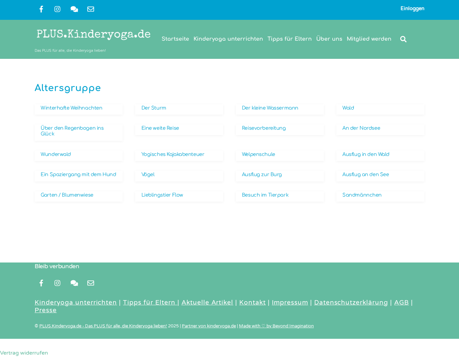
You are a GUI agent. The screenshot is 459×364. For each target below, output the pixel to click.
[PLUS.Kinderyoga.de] (93, 41)
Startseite (175, 39)
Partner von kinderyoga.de (209, 326)
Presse (46, 310)
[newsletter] (90, 9)
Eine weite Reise (160, 128)
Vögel (148, 174)
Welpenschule (258, 154)
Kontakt (252, 302)
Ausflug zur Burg (262, 174)
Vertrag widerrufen (24, 353)
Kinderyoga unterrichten (228, 39)
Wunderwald (56, 154)
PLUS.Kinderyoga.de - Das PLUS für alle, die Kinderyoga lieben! (103, 326)
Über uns (329, 39)
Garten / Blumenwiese (67, 195)
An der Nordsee (361, 128)
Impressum (290, 302)
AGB (401, 302)
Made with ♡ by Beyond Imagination (276, 326)
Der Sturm (153, 108)
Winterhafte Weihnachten (71, 108)
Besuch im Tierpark (265, 195)
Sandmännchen (362, 195)
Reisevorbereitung (264, 128)
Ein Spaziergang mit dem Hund (78, 174)
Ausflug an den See (365, 174)
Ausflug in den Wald (365, 154)
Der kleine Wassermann (270, 108)
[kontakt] (74, 9)
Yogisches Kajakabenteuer (173, 154)
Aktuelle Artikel (207, 302)
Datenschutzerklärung (351, 302)
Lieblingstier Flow (162, 195)
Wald (348, 108)
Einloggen (412, 8)
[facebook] (41, 9)
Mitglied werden (369, 39)
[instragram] (58, 9)
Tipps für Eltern (289, 39)
